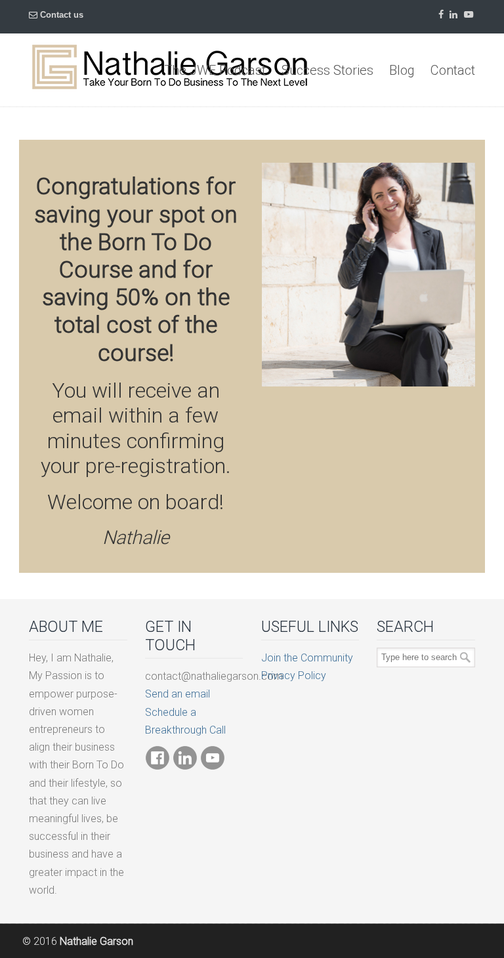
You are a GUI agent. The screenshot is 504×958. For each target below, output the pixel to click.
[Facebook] (441, 15)
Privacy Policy (293, 675)
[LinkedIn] (454, 15)
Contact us (61, 15)
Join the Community (307, 658)
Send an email (177, 694)
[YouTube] (468, 15)
